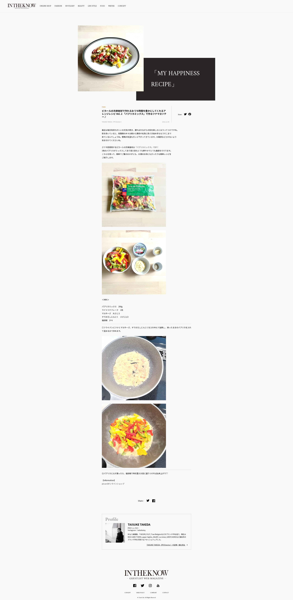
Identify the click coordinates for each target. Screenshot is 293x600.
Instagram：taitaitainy (136, 530)
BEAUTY (81, 6)
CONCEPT (122, 6)
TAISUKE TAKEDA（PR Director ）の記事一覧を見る (166, 545)
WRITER (111, 6)
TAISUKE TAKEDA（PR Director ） (112, 122)
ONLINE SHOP (45, 6)
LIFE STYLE (92, 6)
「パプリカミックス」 (144, 147)
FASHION (58, 6)
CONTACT (165, 593)
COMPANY (153, 593)
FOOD (102, 6)
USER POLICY (140, 593)
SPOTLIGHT (70, 6)
